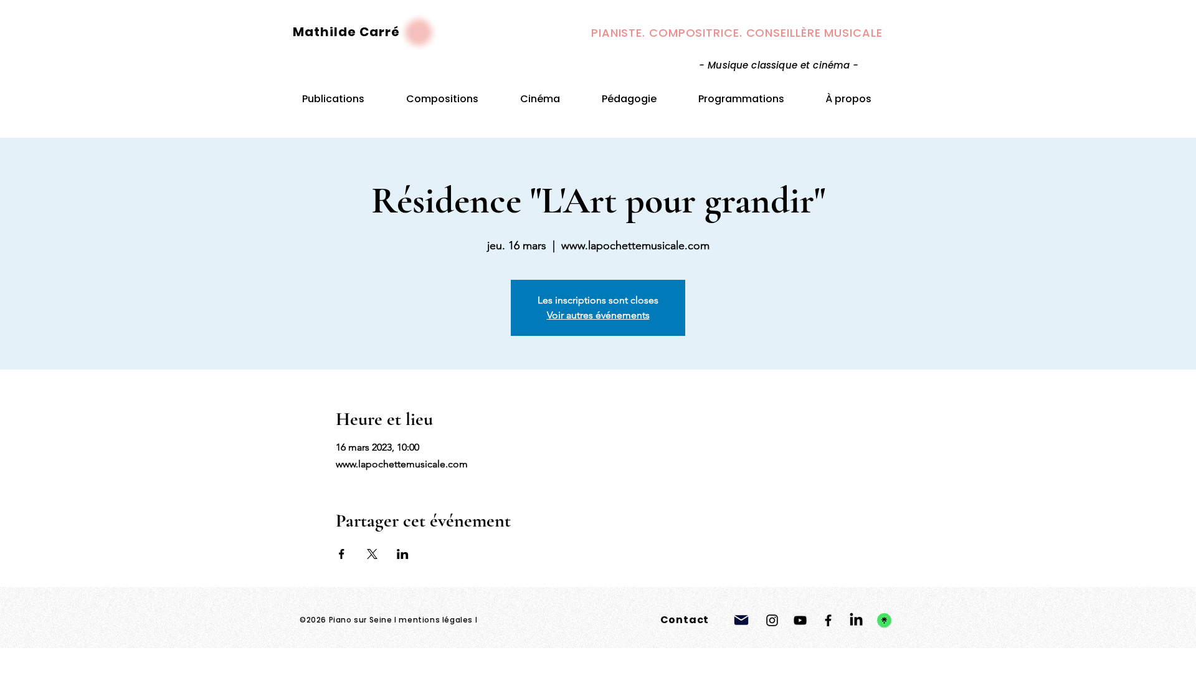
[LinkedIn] (856, 620)
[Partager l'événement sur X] (372, 554)
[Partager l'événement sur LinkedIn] (403, 554)
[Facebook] (828, 620)
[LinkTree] (884, 620)
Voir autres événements (598, 315)
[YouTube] (800, 620)
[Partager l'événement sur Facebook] (342, 554)
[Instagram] (772, 620)
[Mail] (741, 620)
